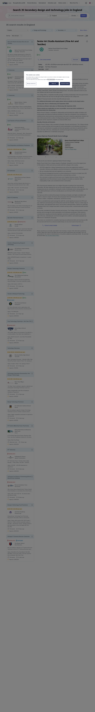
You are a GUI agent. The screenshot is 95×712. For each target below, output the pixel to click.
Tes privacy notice (59, 79)
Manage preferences (31, 83)
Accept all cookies (65, 83)
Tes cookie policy (51, 79)
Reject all (54, 83)
